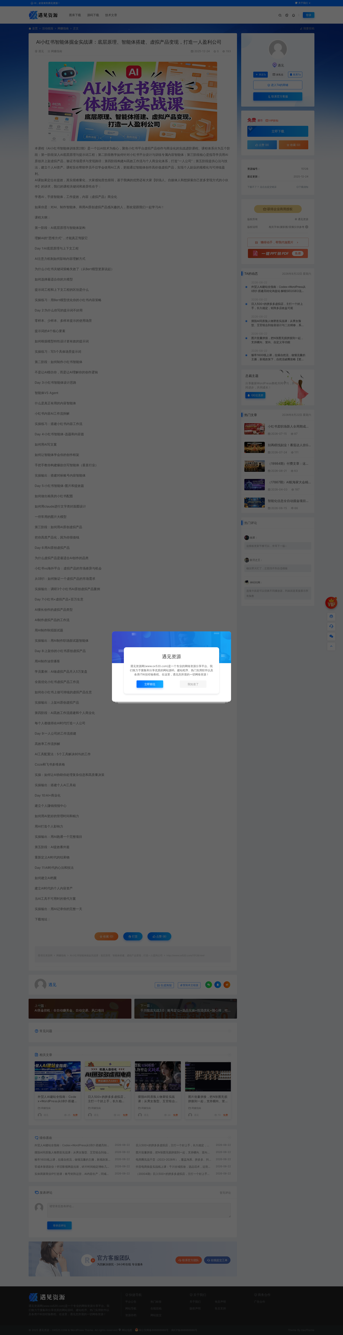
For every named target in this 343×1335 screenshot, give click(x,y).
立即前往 (149, 684)
